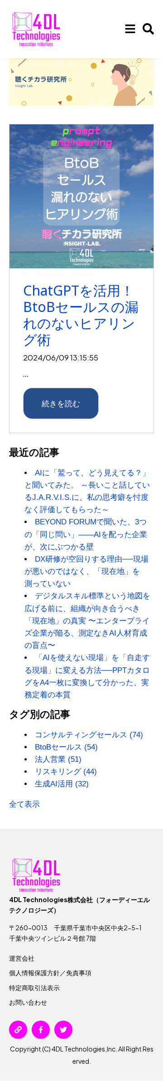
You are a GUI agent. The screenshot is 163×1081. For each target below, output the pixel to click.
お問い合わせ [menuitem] (28, 1002)
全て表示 (24, 804)
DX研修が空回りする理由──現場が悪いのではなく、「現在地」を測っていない (86, 571)
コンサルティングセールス (89, 735)
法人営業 (58, 759)
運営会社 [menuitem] (21, 958)
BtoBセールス (66, 747)
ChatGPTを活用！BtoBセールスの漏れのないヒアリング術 (81, 315)
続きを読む (61, 403)
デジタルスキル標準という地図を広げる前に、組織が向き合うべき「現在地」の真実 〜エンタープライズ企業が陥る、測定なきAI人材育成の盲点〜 (87, 621)
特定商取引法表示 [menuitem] (34, 987)
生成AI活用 (62, 784)
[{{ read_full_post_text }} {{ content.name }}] (81, 196)
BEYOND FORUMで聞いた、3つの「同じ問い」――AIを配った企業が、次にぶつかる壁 (85, 534)
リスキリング (66, 771)
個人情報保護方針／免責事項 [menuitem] (50, 972)
